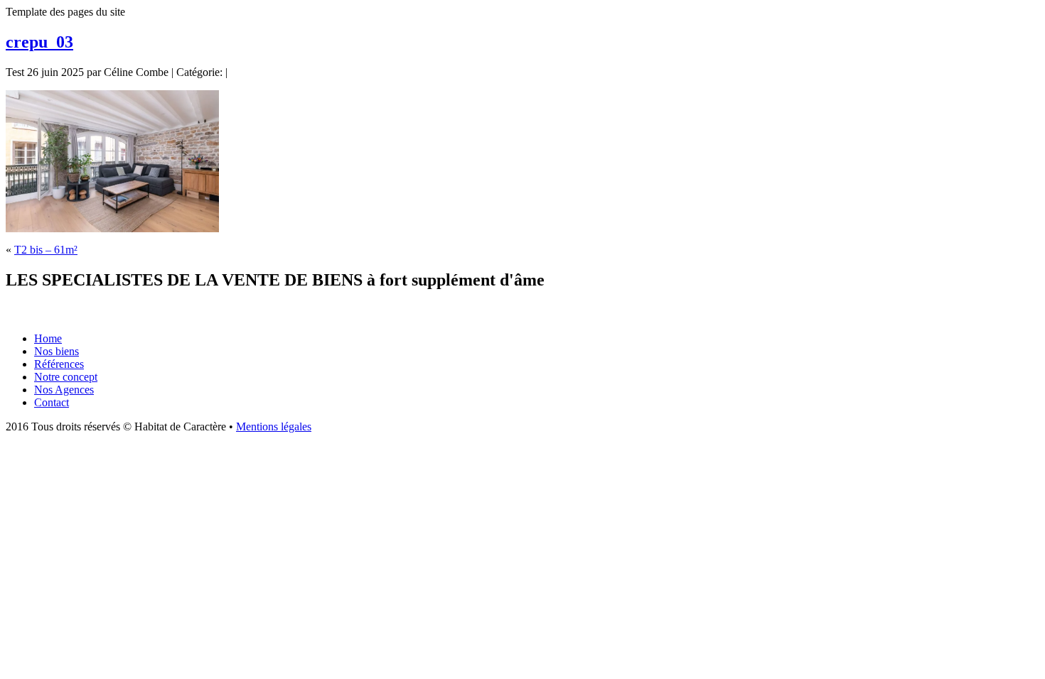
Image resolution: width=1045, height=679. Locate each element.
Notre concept (65, 377)
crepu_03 (39, 42)
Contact (51, 402)
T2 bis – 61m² (45, 250)
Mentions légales (273, 426)
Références (59, 364)
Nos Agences (64, 390)
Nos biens (56, 351)
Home (48, 338)
